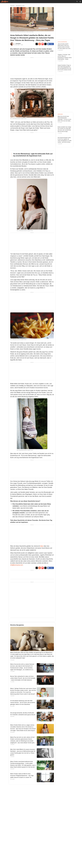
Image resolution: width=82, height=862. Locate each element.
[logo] (4, 2)
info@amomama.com (16, 565)
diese (41, 546)
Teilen (51, 44)
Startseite (12, 5)
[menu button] (80, 1)
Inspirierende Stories (20, 5)
